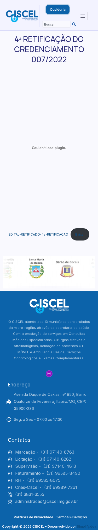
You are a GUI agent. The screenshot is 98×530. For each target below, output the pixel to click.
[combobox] (56, 24)
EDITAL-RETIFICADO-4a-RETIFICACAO (38, 234)
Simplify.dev (86, 526)
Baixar (80, 234)
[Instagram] (49, 373)
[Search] (73, 24)
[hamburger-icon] (83, 16)
